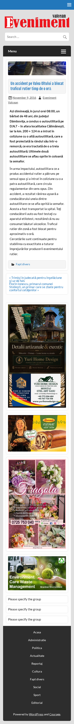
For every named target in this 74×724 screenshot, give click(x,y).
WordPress (36, 714)
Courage (54, 714)
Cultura (37, 671)
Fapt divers (23, 264)
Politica (37, 648)
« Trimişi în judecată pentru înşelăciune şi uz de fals (35, 279)
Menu (12, 51)
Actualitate (37, 655)
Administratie (37, 640)
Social (37, 687)
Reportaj (37, 663)
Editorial (37, 702)
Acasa (37, 632)
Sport (37, 694)
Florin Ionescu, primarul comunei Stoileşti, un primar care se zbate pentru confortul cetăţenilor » (36, 287)
